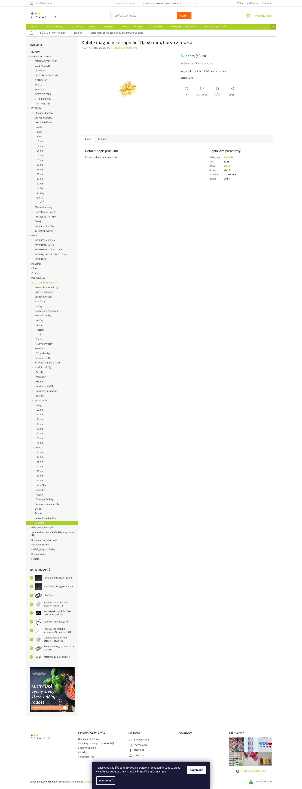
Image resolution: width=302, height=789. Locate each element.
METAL (38, 85)
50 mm (40, 433)
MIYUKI (34, 235)
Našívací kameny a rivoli (47, 363)
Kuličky (39, 320)
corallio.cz (139, 750)
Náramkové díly (43, 358)
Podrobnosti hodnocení (124, 48)
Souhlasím (196, 770)
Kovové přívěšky (44, 344)
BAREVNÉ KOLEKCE (41, 56)
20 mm (40, 165)
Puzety (39, 372)
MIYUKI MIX (40, 259)
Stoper (38, 509)
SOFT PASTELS (43, 94)
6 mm (39, 132)
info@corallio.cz (142, 740)
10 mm (40, 141)
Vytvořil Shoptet (264, 782)
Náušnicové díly (43, 367)
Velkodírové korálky (45, 518)
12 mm (40, 146)
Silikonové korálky (44, 226)
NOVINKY (35, 52)
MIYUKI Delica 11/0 (44, 245)
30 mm (40, 174)
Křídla (39, 325)
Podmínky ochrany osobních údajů (161, 3)
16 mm (40, 155)
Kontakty (83, 752)
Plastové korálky (44, 207)
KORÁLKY (36, 108)
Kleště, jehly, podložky (43, 549)
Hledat (184, 15)
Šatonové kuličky (44, 231)
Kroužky (40, 193)
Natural (39, 198)
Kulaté (39, 127)
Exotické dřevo (44, 122)
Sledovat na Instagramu (253, 771)
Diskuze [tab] (102, 139)
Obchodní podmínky (124, 3)
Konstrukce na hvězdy (46, 287)
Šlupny (38, 513)
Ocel (38, 334)
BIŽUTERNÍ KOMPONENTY (44, 283)
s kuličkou (42, 485)
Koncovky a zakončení (46, 311)
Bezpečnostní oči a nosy (44, 540)
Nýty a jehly (41, 400)
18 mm (40, 160)
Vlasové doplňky (40, 545)
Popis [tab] (88, 139)
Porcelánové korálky (46, 212)
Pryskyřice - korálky (45, 217)
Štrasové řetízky (44, 499)
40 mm (40, 184)
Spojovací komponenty (47, 504)
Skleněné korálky (44, 113)
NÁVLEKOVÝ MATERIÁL (42, 527)
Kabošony (40, 301)
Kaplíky (38, 306)
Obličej (39, 188)
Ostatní (40, 202)
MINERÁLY (36, 264)
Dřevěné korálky (43, 118)
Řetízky (39, 495)
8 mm (39, 136)
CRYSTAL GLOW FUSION (47, 75)
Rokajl (38, 221)
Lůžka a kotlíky (42, 353)
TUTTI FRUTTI (42, 104)
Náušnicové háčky (45, 386)
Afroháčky (41, 377)
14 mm (40, 151)
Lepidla (35, 559)
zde (164, 772)
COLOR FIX (40, 70)
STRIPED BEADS (43, 99)
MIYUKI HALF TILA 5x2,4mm (48, 249)
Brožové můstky (43, 297)
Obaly (34, 268)
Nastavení (105, 780)
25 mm (40, 169)
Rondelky (40, 490)
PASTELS (39, 89)
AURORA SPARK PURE (46, 61)
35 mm (40, 179)
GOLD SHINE (41, 80)
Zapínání (39, 523)
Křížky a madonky (44, 292)
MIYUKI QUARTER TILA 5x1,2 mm (51, 254)
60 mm (40, 438)
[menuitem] (34, 27)
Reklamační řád (86, 757)
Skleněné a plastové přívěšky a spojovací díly (53, 534)
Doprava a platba (87, 748)
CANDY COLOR (42, 66)
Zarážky (40, 396)
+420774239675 (142, 745)
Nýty (38, 447)
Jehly (38, 405)
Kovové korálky (43, 315)
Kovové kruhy (38, 554)
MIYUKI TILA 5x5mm (45, 240)
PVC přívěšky (38, 278)
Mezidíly (40, 330)
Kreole (39, 382)
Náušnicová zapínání (46, 391)
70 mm (40, 443)
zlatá (227, 166)
